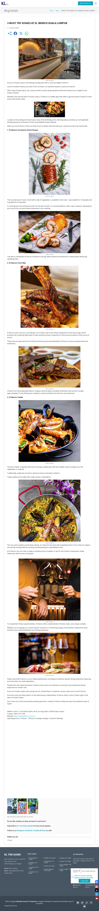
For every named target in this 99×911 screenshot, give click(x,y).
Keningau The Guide (33, 863)
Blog (57, 11)
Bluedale (14, 906)
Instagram (20, 830)
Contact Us (86, 3)
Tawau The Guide (65, 861)
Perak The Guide (49, 866)
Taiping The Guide (65, 858)
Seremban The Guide (33, 872)
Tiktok (43, 830)
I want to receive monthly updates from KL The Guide (83, 877)
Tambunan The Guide (33, 868)
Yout (35, 830)
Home (51, 11)
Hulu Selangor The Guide (65, 865)
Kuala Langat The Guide (65, 870)
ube (38, 830)
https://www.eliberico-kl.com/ (24, 716)
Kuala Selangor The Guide (49, 870)
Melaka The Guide (50, 858)
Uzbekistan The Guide (49, 862)
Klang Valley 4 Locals (33, 858)
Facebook (28, 830)
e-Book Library (8, 873)
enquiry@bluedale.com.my (16, 871)
